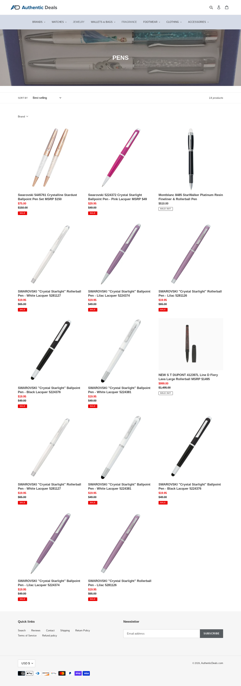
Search (22, 630)
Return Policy (82, 630)
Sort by (23, 98)
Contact (50, 630)
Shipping (65, 630)
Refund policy (49, 635)
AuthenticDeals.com (212, 663)
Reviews (35, 630)
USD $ (25, 663)
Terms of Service (27, 635)
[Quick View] (71, 196)
